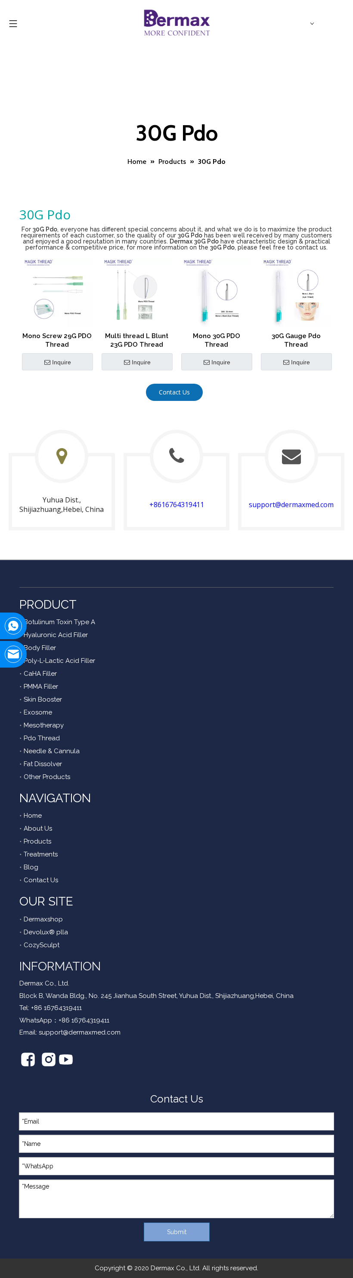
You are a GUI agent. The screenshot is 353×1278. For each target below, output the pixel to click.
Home (33, 815)
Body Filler (40, 648)
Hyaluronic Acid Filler (56, 635)
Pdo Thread (42, 738)
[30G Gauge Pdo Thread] (296, 292)
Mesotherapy (44, 725)
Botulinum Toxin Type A (59, 622)
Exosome (38, 712)
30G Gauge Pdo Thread (296, 340)
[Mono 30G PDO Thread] (216, 292)
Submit (176, 1232)
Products (37, 841)
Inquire (61, 362)
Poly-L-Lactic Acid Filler (59, 661)
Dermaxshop (43, 919)
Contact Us (174, 392)
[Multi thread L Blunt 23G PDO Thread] (137, 292)
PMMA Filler (41, 686)
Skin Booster (43, 699)
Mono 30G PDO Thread (216, 340)
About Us (38, 828)
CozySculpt (41, 945)
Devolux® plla (46, 932)
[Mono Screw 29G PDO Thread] (57, 292)
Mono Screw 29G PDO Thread (57, 340)
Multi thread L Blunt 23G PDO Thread (136, 340)
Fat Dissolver (43, 764)
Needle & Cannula (52, 751)
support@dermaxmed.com (291, 504)
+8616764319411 (176, 504)
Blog (31, 867)
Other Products (47, 777)
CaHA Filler (40, 673)
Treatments (41, 854)
